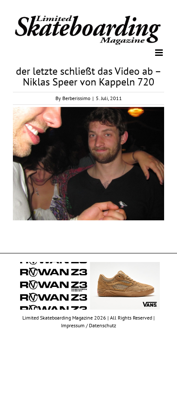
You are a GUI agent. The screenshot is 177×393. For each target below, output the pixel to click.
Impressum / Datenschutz (88, 324)
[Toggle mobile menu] (159, 52)
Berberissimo (76, 97)
